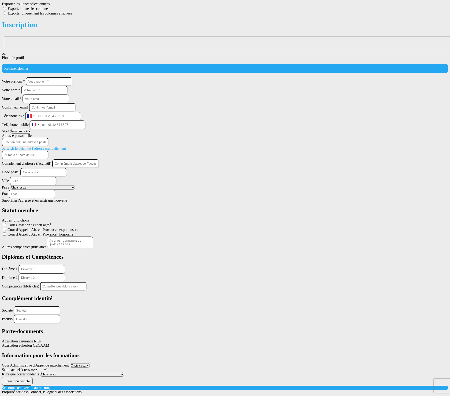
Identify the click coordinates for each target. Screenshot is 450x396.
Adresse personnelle (17, 136)
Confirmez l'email (15, 107)
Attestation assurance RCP (21, 341)
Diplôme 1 (10, 269)
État (5, 194)
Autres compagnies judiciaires (24, 247)
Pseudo (8, 319)
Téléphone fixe (13, 116)
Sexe (6, 131)
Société (8, 310)
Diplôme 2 (10, 278)
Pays (6, 187)
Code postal (10, 172)
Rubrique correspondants (21, 374)
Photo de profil (13, 58)
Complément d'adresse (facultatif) (27, 163)
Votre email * (12, 99)
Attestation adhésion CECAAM (25, 345)
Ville (6, 181)
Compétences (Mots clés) (21, 286)
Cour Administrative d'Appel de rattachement (36, 365)
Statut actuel (11, 370)
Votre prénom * (14, 81)
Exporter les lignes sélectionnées (26, 4)
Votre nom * (11, 90)
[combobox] (30, 116)
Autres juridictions (15, 220)
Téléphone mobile (16, 125)
